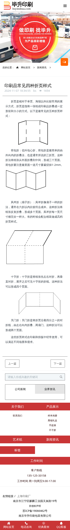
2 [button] (37, 61)
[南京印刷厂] (18, 6)
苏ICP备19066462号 (35, 511)
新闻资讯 (41, 67)
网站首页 (25, 67)
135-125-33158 (36, 475)
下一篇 (58, 363)
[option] (35, 37)
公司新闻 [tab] (20, 389)
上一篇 (12, 363)
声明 (38, 506)
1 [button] (34, 61)
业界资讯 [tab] (49, 389)
